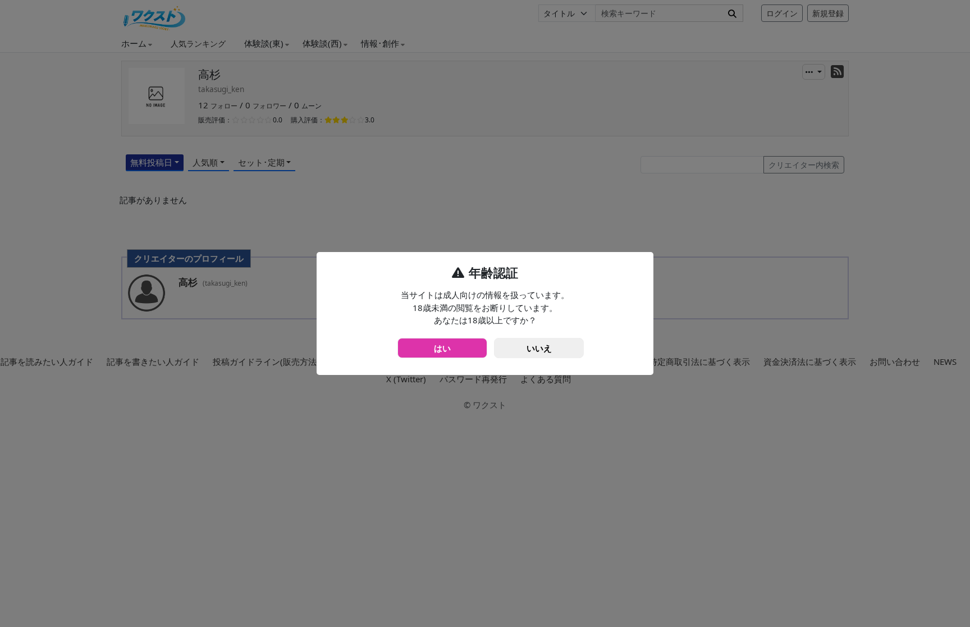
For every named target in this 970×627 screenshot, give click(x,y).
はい (442, 348)
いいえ (539, 348)
